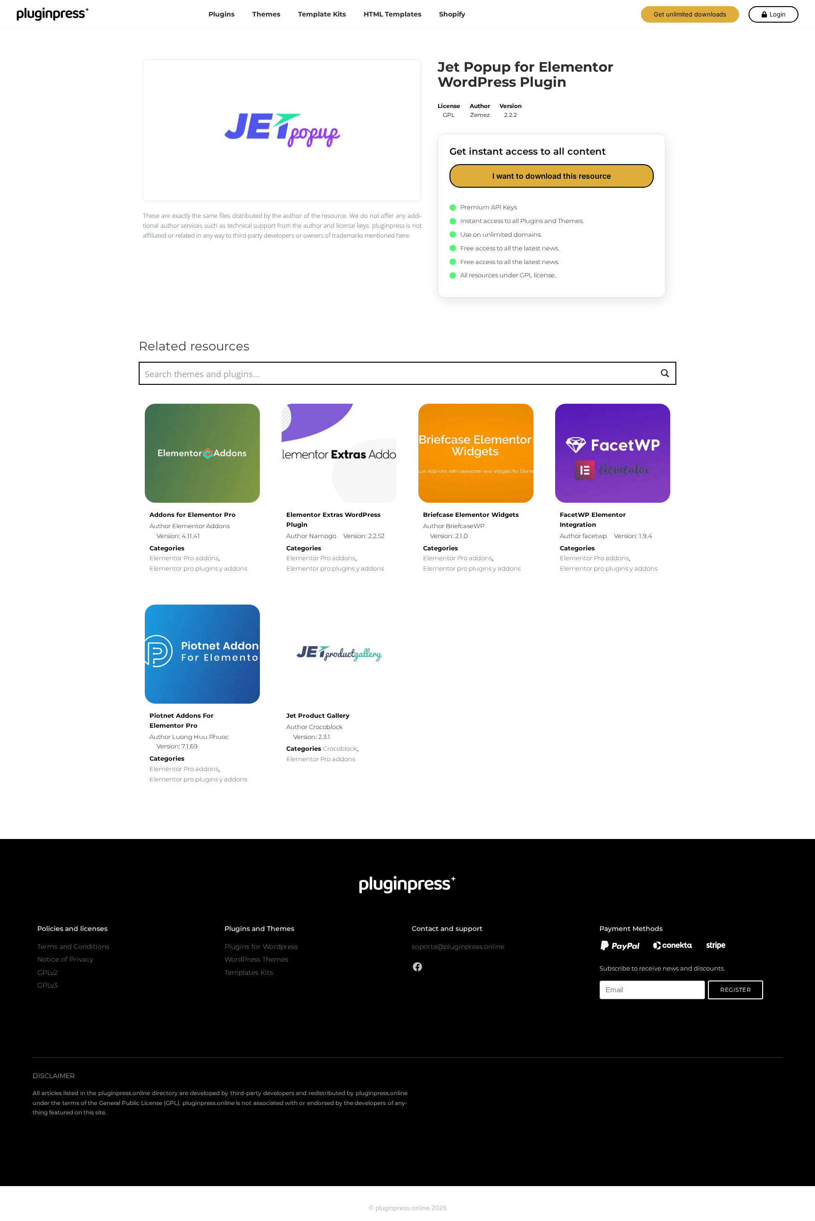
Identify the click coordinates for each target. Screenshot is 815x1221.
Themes (266, 14)
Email (607, 975)
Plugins (221, 14)
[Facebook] (417, 966)
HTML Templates (392, 14)
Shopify (452, 14)
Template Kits (322, 14)
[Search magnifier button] (664, 373)
